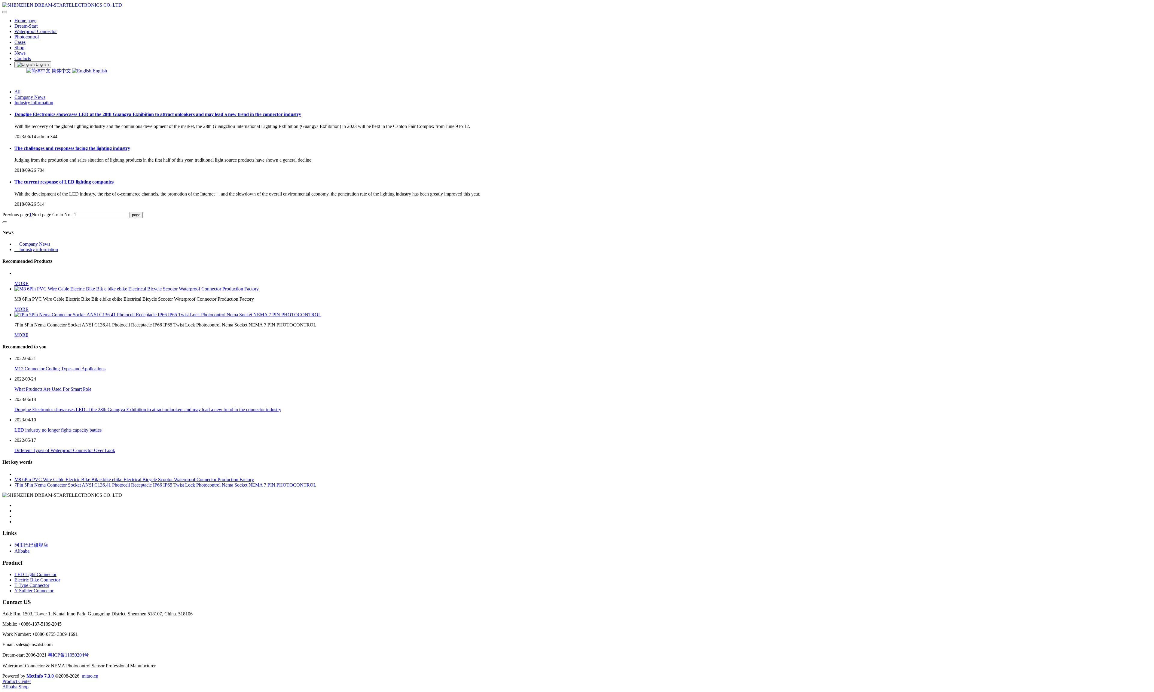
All (17, 91)
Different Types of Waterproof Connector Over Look (64, 450)
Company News (29, 97)
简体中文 (61, 70)
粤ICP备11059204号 (68, 654)
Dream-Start (26, 26)
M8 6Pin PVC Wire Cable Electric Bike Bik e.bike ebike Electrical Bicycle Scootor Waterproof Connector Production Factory (134, 479)
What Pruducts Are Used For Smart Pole (52, 389)
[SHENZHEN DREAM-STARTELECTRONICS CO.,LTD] (577, 5)
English (99, 70)
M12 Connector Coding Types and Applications (59, 368)
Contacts (22, 58)
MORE (21, 283)
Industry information (33, 102)
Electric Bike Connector (37, 579)
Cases (20, 42)
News (20, 53)
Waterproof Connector (35, 31)
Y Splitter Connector (33, 590)
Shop (19, 47)
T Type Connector (31, 585)
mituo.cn (90, 675)
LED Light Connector (35, 574)
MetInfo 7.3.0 (40, 675)
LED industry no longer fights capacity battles (58, 429)
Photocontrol (26, 36)
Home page (25, 20)
